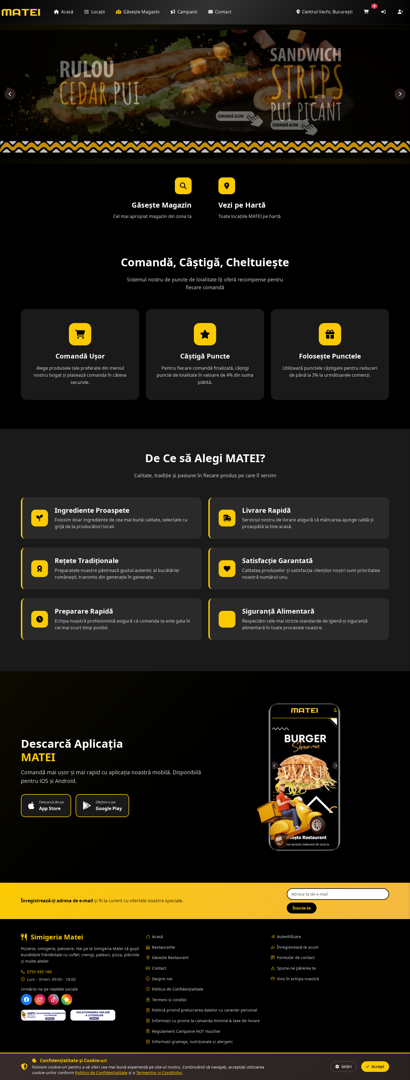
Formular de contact (296, 957)
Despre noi (162, 978)
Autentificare (289, 936)
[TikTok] (53, 999)
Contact (222, 12)
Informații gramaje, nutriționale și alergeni (192, 1041)
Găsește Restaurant (170, 957)
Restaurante (163, 947)
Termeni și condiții (169, 999)
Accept (377, 1066)
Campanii (186, 12)
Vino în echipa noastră (298, 978)
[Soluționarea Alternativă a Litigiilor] (43, 1015)
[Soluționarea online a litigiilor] (92, 1015)
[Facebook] (26, 999)
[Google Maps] (66, 999)
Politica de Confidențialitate (177, 989)
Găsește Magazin (141, 12)
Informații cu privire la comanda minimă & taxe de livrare (206, 1020)
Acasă (66, 12)
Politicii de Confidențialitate (101, 1072)
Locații (97, 12)
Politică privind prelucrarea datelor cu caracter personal (204, 1010)
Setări (346, 1066)
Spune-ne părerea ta (296, 968)
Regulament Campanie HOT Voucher (186, 1031)
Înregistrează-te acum (298, 947)
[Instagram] (39, 999)
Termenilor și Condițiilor (159, 1072)
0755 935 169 (39, 971)
